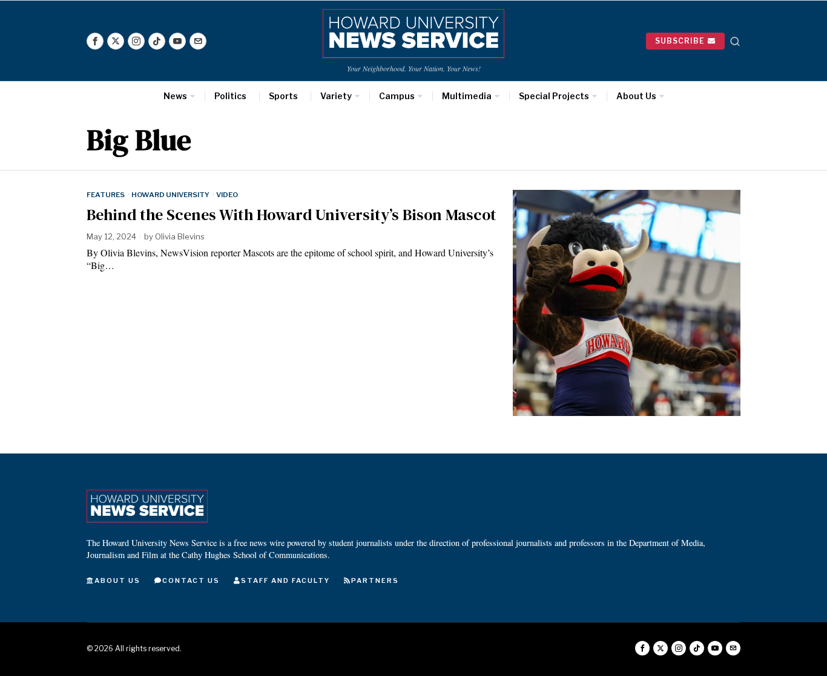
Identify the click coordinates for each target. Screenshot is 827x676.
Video (227, 194)
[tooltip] (95, 41)
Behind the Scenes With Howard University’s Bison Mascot (291, 215)
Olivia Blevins (180, 236)
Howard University (170, 194)
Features (106, 194)
